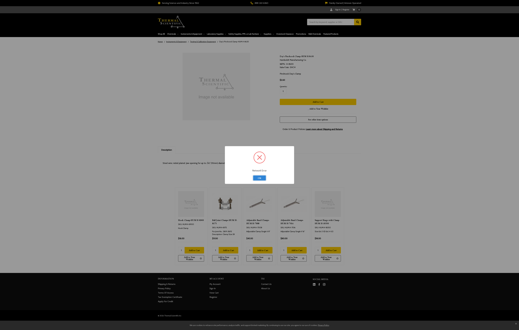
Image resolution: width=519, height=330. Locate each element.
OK (259, 178)
